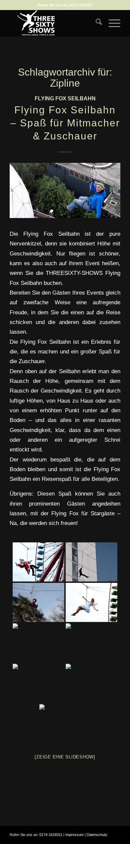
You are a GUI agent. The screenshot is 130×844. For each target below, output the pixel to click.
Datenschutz (97, 835)
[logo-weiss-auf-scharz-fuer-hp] (54, 23)
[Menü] (111, 23)
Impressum (74, 835)
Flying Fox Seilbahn (65, 98)
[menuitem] (95, 23)
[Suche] (95, 23)
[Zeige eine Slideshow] (65, 756)
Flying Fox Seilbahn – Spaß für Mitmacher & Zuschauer (65, 122)
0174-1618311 (81, 5)
